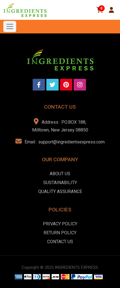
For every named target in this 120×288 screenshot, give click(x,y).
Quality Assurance (60, 191)
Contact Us (60, 241)
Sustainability (60, 182)
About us (60, 173)
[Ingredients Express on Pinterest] (66, 85)
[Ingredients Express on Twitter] (52, 85)
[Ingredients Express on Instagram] (80, 85)
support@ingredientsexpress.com (71, 142)
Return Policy (60, 232)
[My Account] (111, 10)
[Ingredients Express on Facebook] (39, 85)
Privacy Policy (60, 223)
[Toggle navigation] (9, 26)
